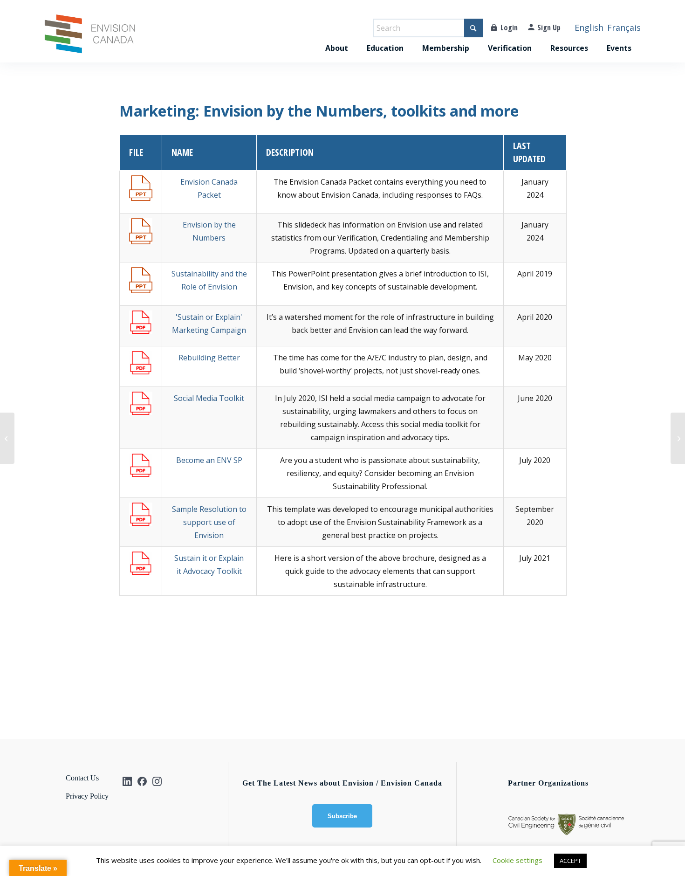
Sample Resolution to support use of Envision (209, 522)
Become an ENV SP (209, 460)
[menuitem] (336, 38)
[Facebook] (142, 781)
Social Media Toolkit (209, 398)
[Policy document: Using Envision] (7, 438)
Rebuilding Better (209, 357)
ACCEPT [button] (570, 860)
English (589, 27)
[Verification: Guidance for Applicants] (678, 438)
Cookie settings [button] (517, 860)
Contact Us (82, 778)
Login (509, 27)
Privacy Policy (87, 796)
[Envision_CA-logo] (90, 38)
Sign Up (549, 27)
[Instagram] (157, 781)
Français (624, 27)
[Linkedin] (127, 781)
